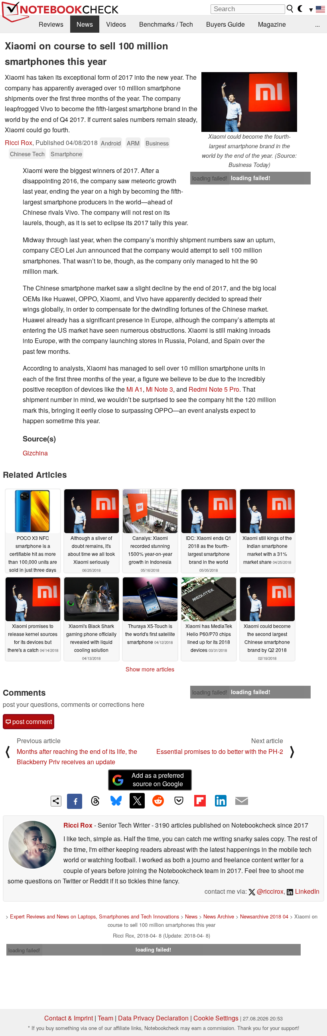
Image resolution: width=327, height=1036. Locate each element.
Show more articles (150, 669)
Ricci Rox (18, 142)
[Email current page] (241, 801)
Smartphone (66, 153)
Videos (116, 24)
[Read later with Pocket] (179, 800)
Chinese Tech (27, 153)
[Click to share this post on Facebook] (74, 801)
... (317, 24)
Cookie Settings (215, 1017)
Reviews (51, 24)
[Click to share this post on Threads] (95, 801)
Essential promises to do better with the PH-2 (219, 751)
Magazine (272, 24)
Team (105, 1017)
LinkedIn (306, 891)
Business (157, 143)
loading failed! (209, 178)
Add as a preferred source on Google (158, 779)
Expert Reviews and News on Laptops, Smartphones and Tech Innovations (94, 916)
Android (111, 143)
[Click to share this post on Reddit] (157, 800)
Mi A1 (134, 389)
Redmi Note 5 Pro (214, 389)
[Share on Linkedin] (220, 800)
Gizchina (35, 452)
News (85, 24)
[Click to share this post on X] (137, 800)
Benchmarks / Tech (166, 24)
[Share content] (56, 801)
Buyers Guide (225, 24)
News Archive (218, 916)
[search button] (290, 9)
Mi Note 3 (159, 389)
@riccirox (269, 891)
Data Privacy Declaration (153, 1017)
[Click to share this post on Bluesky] (116, 801)
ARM (133, 143)
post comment (31, 721)
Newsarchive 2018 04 (264, 916)
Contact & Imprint (68, 1017)
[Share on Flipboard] (199, 800)
